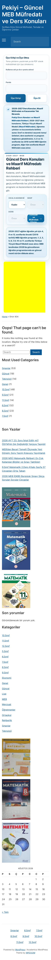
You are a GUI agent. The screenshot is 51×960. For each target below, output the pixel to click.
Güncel (5, 373)
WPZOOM (30, 953)
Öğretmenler (8, 709)
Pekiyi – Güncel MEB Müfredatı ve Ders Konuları (24, 14)
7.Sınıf (5, 416)
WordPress (20, 949)
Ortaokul (6, 715)
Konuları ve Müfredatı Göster (33, 218)
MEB (4, 699)
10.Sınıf (6, 389)
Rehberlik (7, 720)
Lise (4, 693)
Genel (5, 384)
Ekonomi (6, 677)
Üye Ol (37, 98)
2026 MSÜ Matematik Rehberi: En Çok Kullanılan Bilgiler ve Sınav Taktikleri (22, 460)
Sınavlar (6, 368)
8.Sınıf (5, 410)
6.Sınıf (5, 405)
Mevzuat (6, 704)
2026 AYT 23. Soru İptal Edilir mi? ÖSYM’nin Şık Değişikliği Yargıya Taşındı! (23, 442)
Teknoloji (7, 378)
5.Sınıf (5, 651)
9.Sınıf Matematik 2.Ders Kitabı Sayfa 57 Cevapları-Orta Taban (23, 469)
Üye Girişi (16, 98)
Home (4, 316)
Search (44, 42)
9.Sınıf (5, 394)
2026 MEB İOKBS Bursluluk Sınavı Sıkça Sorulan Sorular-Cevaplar (23, 478)
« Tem (5, 912)
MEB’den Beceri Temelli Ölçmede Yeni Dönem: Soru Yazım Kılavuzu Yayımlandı (23, 451)
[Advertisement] (25, 287)
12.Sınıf (6, 646)
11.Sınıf (5, 400)
